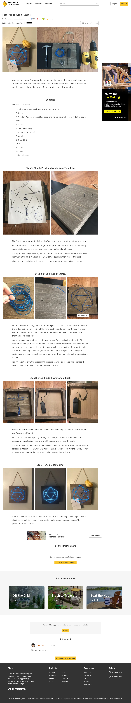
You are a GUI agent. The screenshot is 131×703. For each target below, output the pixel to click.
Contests (38, 4)
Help (85, 678)
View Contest (95, 536)
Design (21, 19)
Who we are (88, 684)
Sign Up (124, 4)
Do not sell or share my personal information (84, 699)
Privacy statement (46, 699)
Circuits (52, 672)
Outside (65, 678)
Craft (51, 681)
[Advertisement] (116, 92)
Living (64, 675)
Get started (88, 675)
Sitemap (87, 681)
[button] (97, 23)
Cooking (65, 672)
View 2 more (82, 315)
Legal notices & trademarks (112, 699)
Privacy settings (61, 699)
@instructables (117, 672)
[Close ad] (129, 65)
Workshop (52, 675)
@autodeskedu (117, 677)
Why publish (88, 672)
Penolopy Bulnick (42, 645)
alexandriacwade (11, 19)
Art (27, 19)
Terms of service (33, 699)
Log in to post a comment (65, 658)
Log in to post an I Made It (65, 562)
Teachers (48, 4)
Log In (114, 4)
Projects (29, 4)
